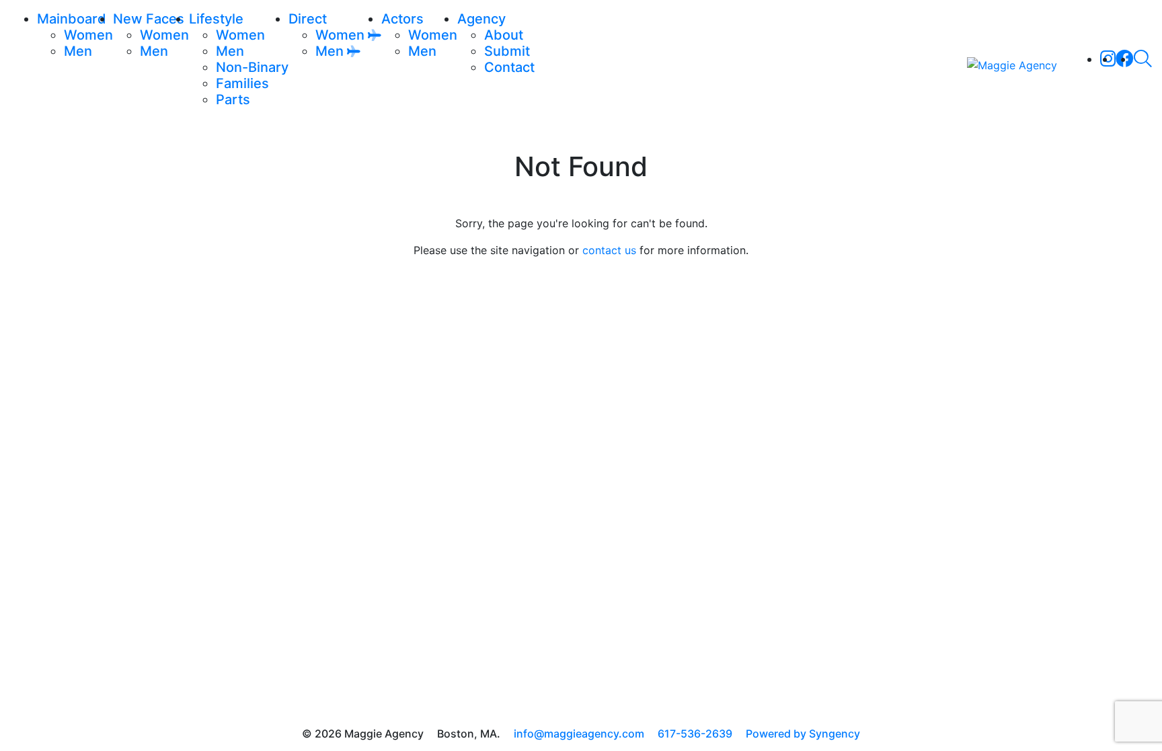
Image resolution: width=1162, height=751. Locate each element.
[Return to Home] (1012, 64)
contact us (609, 250)
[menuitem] (88, 35)
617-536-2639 (695, 733)
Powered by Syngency (803, 733)
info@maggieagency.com (579, 733)
